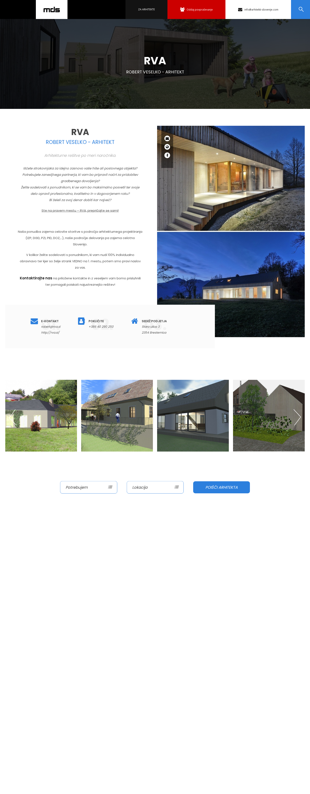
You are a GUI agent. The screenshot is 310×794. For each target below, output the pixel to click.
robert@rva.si (50, 327)
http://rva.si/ (50, 332)
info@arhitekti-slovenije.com (261, 9)
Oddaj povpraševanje (200, 9)
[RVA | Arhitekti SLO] (51, 9)
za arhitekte (146, 9)
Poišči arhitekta (221, 487)
